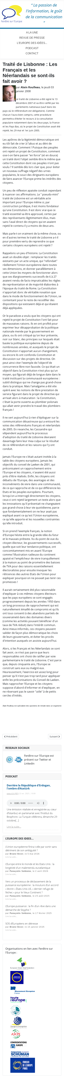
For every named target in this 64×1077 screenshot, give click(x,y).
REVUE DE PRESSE (32, 37)
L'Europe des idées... (32, 43)
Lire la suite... (14, 826)
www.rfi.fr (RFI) (13, 793)
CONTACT (32, 53)
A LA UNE (32, 32)
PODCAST (32, 48)
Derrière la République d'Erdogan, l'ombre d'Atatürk (29, 787)
